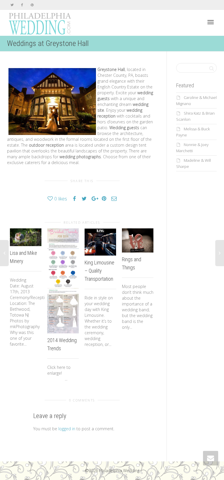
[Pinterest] (32, 5)
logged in (66, 428)
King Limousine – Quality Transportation (99, 270)
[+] (25, 237)
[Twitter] (12, 5)
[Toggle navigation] (210, 22)
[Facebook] (22, 5)
